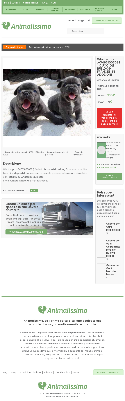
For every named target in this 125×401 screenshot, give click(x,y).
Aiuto (53, 2)
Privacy (48, 372)
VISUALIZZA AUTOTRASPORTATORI (26, 231)
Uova (25, 9)
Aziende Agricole (54, 9)
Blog (6, 2)
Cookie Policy (63, 372)
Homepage (11, 9)
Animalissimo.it (37, 47)
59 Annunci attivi (106, 167)
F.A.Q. (45, 2)
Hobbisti (40, 9)
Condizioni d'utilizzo (30, 372)
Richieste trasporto (99, 9)
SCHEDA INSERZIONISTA (109, 176)
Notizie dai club (31, 2)
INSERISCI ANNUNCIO (107, 20)
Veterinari (70, 9)
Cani (48, 47)
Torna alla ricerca (14, 47)
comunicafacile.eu (69, 396)
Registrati (84, 20)
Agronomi (85, 9)
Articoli (16, 2)
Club (114, 9)
